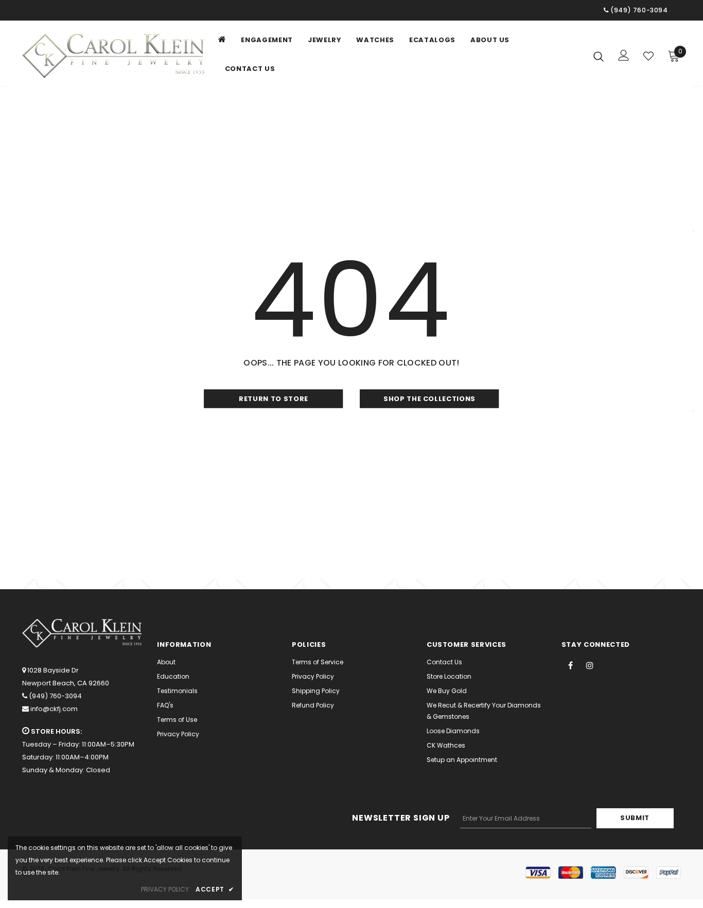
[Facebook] (570, 665)
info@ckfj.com (54, 709)
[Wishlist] (648, 56)
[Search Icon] (598, 56)
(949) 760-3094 (55, 696)
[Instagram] (590, 665)
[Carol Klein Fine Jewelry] (116, 55)
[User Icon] (623, 55)
